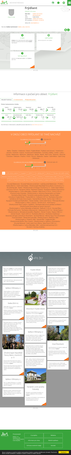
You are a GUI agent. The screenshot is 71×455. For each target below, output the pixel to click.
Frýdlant (31, 8)
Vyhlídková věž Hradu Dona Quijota (20, 199)
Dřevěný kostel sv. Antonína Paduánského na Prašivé (43, 193)
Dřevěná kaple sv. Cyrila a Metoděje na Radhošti (24, 208)
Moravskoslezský (36, 15)
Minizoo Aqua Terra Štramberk (55, 216)
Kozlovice (15, 153)
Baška (9, 151)
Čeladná (14, 151)
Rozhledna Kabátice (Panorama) (54, 189)
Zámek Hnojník (15, 214)
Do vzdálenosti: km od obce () (28, 162)
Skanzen (48, 173)
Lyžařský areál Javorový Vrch (48, 225)
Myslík (42, 154)
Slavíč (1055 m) (26, 214)
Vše (4, 173)
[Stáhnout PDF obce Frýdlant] (65, 30)
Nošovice (55, 154)
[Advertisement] (35, 81)
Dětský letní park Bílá (29, 218)
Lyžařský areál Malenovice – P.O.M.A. (51, 184)
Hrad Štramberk (17, 218)
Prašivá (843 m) (30, 197)
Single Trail (33, 180)
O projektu (34, 435)
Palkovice (16, 156)
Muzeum (40, 180)
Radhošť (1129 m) (45, 208)
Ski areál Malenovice (13, 184)
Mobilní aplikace (53, 440)
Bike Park (25, 180)
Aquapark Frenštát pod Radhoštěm (17, 201)
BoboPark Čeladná (37, 189)
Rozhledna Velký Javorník (29, 210)
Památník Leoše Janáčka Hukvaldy (38, 195)
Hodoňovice (59, 151)
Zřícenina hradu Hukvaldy (18, 193)
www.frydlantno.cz (35, 23)
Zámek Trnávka (46, 212)
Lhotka (56, 153)
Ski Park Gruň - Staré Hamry (46, 203)
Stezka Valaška (33, 201)
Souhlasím (63, 452)
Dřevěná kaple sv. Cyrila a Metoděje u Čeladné (23, 191)
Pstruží (33, 156)
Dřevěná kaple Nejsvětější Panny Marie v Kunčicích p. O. (46, 186)
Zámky (34, 176)
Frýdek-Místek (35, 151)
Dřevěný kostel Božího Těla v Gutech (21, 221)
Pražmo (23, 156)
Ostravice (10, 156)
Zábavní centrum (49, 180)
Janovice (9, 153)
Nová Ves (27, 27)
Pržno (28, 156)
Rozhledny (21, 176)
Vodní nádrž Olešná (57, 188)
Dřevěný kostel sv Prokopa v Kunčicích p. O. (36, 188)
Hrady (28, 176)
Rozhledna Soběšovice (52, 214)
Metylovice (30, 154)
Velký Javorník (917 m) (45, 210)
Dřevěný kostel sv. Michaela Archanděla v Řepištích (24, 212)
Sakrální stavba (59, 180)
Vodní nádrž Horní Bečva (34, 223)
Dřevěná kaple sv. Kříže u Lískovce (25, 203)
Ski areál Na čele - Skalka (14, 188)
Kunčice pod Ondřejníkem (33, 153)
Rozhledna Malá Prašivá (19, 195)
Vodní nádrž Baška (22, 186)
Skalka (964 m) (10, 186)
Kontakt (53, 445)
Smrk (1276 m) (56, 191)
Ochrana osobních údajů (34, 445)
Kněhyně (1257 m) (42, 197)
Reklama (53, 435)
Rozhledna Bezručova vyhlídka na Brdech (48, 204)
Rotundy (61, 176)
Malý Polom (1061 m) (49, 223)
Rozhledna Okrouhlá (55, 197)
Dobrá (28, 151)
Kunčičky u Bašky (48, 153)
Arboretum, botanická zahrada (9, 176)
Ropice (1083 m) (57, 212)
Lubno (23, 27)
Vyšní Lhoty (61, 156)
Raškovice (40, 156)
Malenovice (15, 154)
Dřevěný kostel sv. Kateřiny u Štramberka (47, 221)
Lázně (9, 180)
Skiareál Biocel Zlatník (39, 199)
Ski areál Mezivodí (19, 223)
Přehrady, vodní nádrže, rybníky (60, 173)
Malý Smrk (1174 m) (45, 191)
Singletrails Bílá (50, 219)
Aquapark (23, 173)
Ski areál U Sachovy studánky (35, 227)
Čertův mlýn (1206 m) (54, 199)
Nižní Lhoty (48, 154)
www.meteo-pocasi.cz (37, 124)
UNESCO (30, 173)
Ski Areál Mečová (39, 216)
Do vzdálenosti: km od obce (30, 139)
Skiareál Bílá (40, 219)
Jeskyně (67, 176)
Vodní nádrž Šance (45, 201)
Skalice (46, 156)
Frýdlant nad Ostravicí (37, 13)
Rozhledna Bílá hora (38, 214)
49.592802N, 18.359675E (38, 20)
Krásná (22, 153)
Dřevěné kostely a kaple (51, 176)
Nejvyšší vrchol (17, 180)
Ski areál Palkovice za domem (30, 184)
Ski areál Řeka (56, 208)
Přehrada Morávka (58, 201)
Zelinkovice (36, 158)
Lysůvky (8, 154)
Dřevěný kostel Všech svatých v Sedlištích (21, 204)
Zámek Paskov (57, 210)
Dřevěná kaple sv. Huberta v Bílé (25, 219)
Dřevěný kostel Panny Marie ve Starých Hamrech (35, 206)
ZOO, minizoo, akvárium (13, 173)
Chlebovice (21, 151)
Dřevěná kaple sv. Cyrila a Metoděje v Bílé (26, 225)
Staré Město (53, 156)
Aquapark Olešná (24, 189)
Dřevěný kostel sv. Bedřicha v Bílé (48, 218)
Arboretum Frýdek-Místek (16, 197)
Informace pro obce (34, 440)
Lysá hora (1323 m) (12, 189)
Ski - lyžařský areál (39, 173)
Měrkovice (23, 154)
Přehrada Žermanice (14, 210)
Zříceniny (40, 176)
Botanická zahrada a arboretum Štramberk (19, 216)
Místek (37, 154)
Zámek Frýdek (54, 195)
